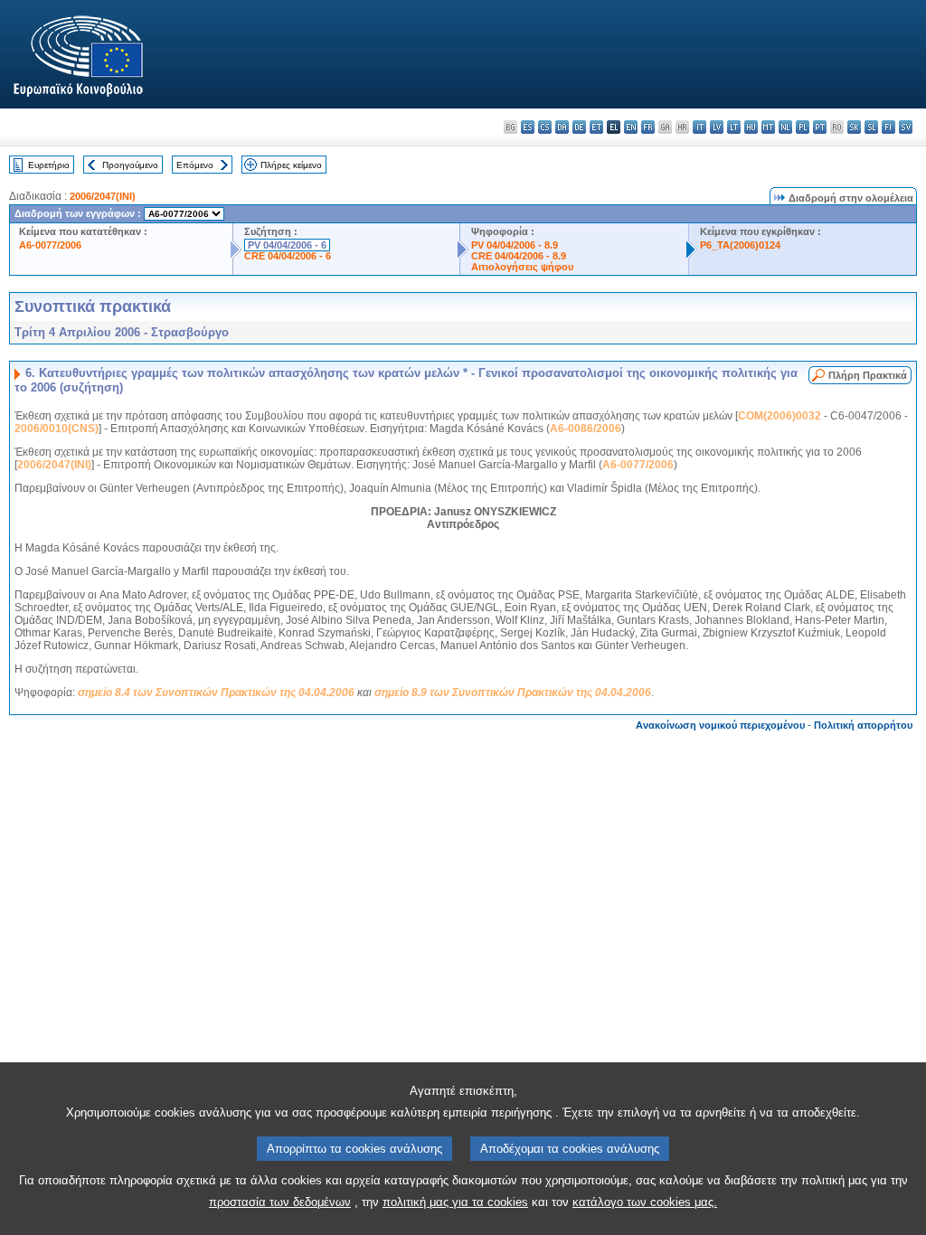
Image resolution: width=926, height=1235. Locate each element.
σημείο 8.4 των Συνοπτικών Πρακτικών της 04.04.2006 (216, 692)
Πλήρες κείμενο (291, 165)
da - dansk (562, 127)
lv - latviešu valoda (716, 127)
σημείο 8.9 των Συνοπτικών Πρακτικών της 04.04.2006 (512, 692)
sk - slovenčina (854, 127)
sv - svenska (905, 127)
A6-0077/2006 (50, 245)
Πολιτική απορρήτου (863, 725)
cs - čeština (545, 127)
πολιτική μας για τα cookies (455, 1202)
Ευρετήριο (49, 165)
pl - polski (802, 127)
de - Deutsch (579, 127)
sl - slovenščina (871, 127)
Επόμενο (194, 165)
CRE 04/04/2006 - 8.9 (518, 255)
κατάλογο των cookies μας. (644, 1202)
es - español (527, 127)
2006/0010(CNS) (56, 428)
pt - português (820, 127)
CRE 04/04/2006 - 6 (287, 255)
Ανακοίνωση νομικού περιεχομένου (720, 725)
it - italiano (699, 127)
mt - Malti (768, 127)
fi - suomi (888, 127)
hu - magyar (751, 127)
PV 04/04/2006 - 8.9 (514, 245)
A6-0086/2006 (585, 428)
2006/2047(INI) (103, 196)
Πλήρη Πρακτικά (867, 375)
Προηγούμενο (130, 165)
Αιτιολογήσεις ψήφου (522, 266)
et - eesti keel (596, 127)
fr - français (648, 127)
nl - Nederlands (785, 127)
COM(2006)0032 (779, 416)
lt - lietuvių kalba (734, 127)
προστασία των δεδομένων (280, 1202)
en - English (631, 127)
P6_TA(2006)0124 (740, 245)
